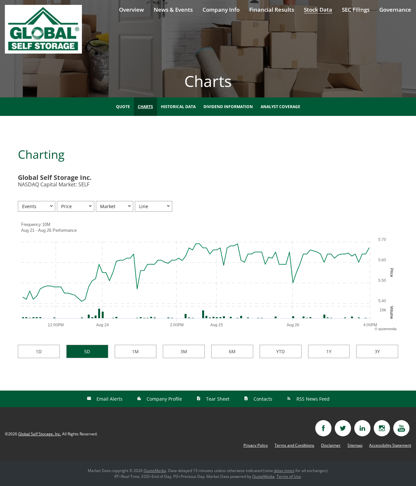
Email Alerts (109, 399)
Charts (145, 106)
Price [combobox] (66, 206)
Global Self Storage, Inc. (39, 434)
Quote (123, 106)
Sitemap (354, 445)
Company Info (221, 9)
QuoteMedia (155, 470)
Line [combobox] (143, 206)
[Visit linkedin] (362, 428)
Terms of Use (289, 476)
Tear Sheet (217, 399)
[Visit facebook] (323, 428)
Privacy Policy (255, 445)
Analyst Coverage (280, 106)
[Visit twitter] (343, 428)
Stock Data (318, 9)
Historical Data (178, 106)
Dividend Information (228, 106)
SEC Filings (356, 9)
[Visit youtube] (401, 428)
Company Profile (163, 399)
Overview (131, 9)
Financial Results (271, 9)
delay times (284, 470)
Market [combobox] (107, 206)
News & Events (173, 9)
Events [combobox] (29, 206)
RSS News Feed (312, 399)
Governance (395, 9)
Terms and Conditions (294, 445)
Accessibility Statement (390, 445)
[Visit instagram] (382, 428)
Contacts (262, 399)
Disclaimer (331, 445)
